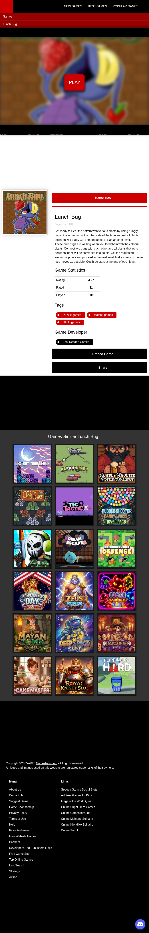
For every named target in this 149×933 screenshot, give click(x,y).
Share (102, 367)
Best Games (97, 6)
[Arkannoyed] (74, 464)
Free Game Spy (19, 853)
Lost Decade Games (76, 341)
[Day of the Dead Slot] (116, 633)
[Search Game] (143, 7)
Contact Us (16, 795)
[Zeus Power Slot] (74, 591)
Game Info (103, 198)
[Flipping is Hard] (116, 675)
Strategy (14, 871)
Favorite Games (19, 830)
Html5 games (71, 322)
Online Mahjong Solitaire (77, 818)
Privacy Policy (18, 812)
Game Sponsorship (21, 807)
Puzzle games (72, 314)
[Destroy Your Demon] (32, 464)
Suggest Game (18, 801)
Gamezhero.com (46, 763)
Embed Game (102, 354)
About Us (15, 789)
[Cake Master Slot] (32, 675)
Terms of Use (17, 818)
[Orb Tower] (32, 506)
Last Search (17, 865)
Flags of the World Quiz (76, 801)
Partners (14, 842)
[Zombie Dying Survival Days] (32, 548)
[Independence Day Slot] (32, 591)
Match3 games (103, 314)
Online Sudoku (70, 830)
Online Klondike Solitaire (77, 824)
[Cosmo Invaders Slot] (116, 591)
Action (13, 877)
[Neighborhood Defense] (116, 548)
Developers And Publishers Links (30, 847)
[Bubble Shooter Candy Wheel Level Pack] (116, 506)
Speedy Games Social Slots (79, 789)
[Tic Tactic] (74, 506)
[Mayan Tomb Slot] (32, 633)
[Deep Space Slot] (74, 633)
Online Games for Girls (75, 812)
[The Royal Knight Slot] (74, 675)
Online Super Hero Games (78, 807)
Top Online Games (21, 859)
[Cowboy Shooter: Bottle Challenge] (116, 464)
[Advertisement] (74, 162)
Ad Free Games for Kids (76, 795)
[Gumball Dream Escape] (74, 548)
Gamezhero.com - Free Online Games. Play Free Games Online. (35, 6)
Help (12, 824)
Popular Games (125, 6)
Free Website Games (22, 836)
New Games (73, 6)
